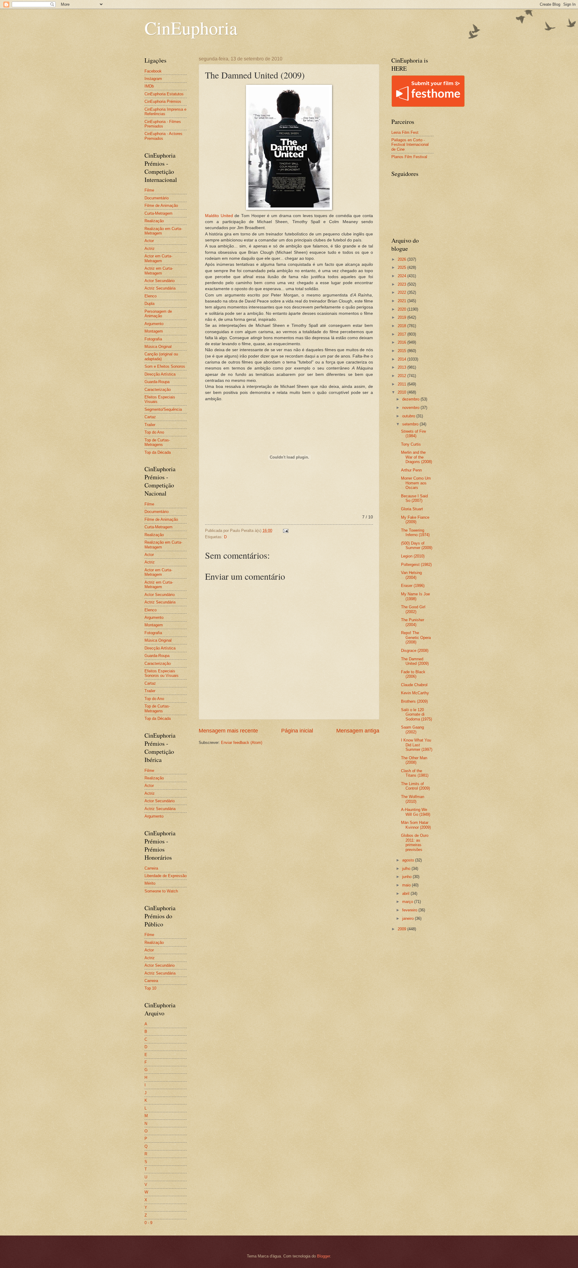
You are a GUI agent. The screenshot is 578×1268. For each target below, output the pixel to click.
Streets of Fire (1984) (413, 433)
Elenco (150, 296)
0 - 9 (148, 1222)
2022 (402, 292)
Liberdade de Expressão (165, 875)
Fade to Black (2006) (413, 674)
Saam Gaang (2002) (412, 729)
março (408, 901)
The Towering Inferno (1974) (415, 532)
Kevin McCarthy (415, 693)
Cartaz (150, 417)
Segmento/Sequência (163, 409)
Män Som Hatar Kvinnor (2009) (416, 824)
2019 (402, 317)
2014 (402, 359)
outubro (409, 416)
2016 (402, 342)
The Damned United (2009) (415, 661)
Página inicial (297, 731)
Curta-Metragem (158, 213)
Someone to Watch (161, 891)
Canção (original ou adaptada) (161, 356)
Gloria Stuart (412, 509)
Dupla (149, 303)
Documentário (156, 198)
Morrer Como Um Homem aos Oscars (416, 483)
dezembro (411, 399)
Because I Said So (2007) (414, 498)
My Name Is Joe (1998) (415, 596)
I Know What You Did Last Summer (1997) (416, 745)
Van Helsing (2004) (411, 574)
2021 (402, 301)
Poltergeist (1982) (416, 564)
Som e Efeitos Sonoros (164, 366)
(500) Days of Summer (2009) (416, 545)
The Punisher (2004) (412, 622)
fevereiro (410, 910)
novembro (411, 407)
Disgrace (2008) (414, 650)
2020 (402, 309)
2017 (402, 334)
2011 (402, 384)
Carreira (151, 868)
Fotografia (153, 339)
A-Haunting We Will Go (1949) (415, 811)
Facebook (153, 71)
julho (407, 868)
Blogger (323, 1256)
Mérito (149, 883)
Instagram (153, 78)
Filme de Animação (161, 205)
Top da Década (157, 452)
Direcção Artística (160, 374)
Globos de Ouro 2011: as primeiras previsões (414, 842)
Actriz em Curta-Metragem (158, 270)
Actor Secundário (159, 280)
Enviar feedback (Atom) (241, 742)
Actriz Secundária (160, 288)
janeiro (408, 918)
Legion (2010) (412, 556)
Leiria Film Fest (404, 132)
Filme (149, 190)
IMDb (149, 86)
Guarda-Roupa (156, 381)
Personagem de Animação (158, 313)
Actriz (149, 248)
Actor (149, 240)
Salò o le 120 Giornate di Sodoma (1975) (416, 714)
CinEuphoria (191, 28)
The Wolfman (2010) (412, 798)
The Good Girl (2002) (413, 609)
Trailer (149, 424)
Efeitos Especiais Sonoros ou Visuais (161, 673)
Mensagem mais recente (228, 731)
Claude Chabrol (414, 685)
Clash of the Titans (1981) (414, 773)
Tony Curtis (411, 444)
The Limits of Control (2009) (415, 786)
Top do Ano (154, 432)
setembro (411, 424)
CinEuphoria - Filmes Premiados (162, 123)
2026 (402, 259)
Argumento (153, 323)
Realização (154, 221)
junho (407, 876)
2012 (402, 375)
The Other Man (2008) (414, 760)
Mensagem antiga (357, 731)
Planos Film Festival (409, 157)
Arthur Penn (411, 470)
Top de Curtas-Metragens (157, 442)
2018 (402, 326)
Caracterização (157, 389)
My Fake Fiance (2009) (415, 519)
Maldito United (219, 215)
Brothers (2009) (414, 701)
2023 (402, 284)
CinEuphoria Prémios (162, 101)
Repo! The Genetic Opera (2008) (416, 637)
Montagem (153, 331)
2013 (402, 367)
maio (407, 885)
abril (406, 893)
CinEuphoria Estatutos (164, 94)
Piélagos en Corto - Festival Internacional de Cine (410, 145)
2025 (402, 267)
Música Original (158, 346)
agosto (408, 860)
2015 (402, 350)
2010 (402, 392)
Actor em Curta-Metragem (158, 258)
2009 (402, 929)
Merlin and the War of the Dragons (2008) (416, 457)
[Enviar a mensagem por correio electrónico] (285, 530)
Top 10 (150, 988)
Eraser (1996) (412, 585)
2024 (402, 276)
